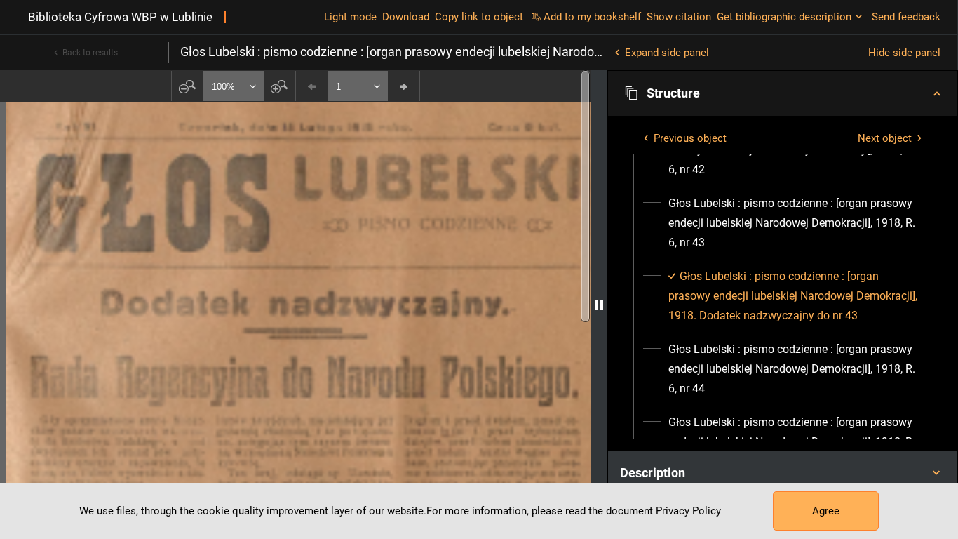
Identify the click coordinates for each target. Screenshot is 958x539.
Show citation (679, 17)
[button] (782, 93)
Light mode (350, 17)
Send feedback (906, 17)
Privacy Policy (688, 511)
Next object (885, 138)
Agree (825, 511)
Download (405, 17)
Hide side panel (904, 52)
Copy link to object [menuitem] (479, 17)
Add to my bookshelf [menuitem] (592, 17)
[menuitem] (795, 223)
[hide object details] (599, 304)
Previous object (690, 138)
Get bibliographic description (784, 17)
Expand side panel (667, 52)
